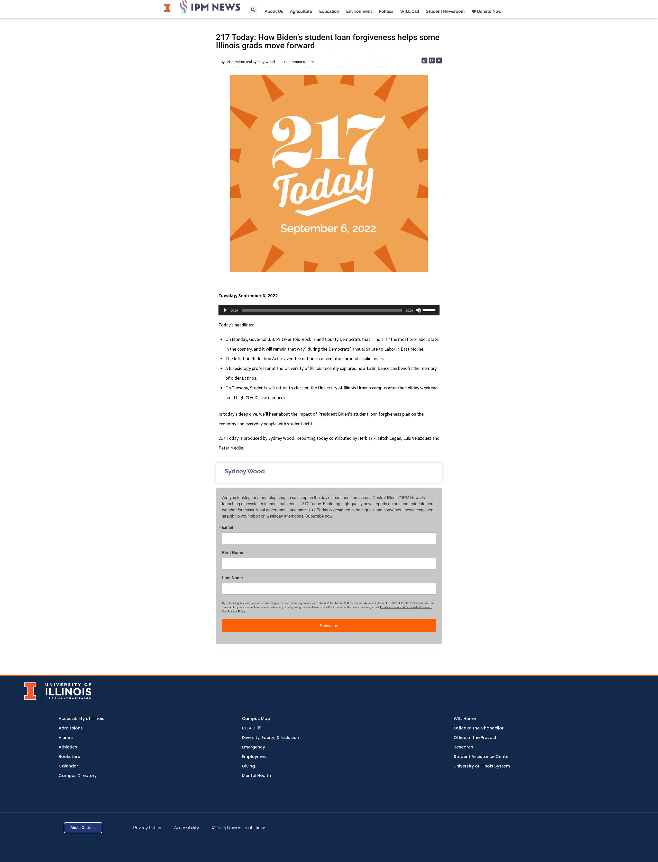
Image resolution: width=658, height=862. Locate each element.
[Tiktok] (424, 60)
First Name (232, 552)
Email (227, 527)
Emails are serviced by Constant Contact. (406, 607)
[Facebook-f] (439, 60)
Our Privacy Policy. (234, 611)
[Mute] (418, 310)
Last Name (232, 578)
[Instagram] (432, 60)
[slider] (430, 309)
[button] (253, 10)
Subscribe (329, 626)
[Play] (225, 310)
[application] (329, 310)
